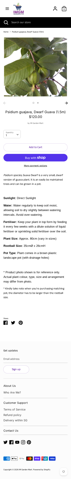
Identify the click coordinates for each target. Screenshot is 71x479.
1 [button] (33, 103)
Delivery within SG (15, 420)
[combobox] (12, 134)
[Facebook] (11, 442)
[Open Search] (6, 22)
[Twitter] (5, 442)
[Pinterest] (29, 442)
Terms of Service (14, 409)
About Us (9, 385)
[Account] (55, 7)
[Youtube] (17, 442)
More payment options (35, 165)
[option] (35, 68)
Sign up (16, 369)
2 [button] (37, 102)
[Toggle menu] (7, 9)
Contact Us (10, 430)
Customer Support (15, 402)
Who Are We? (12, 392)
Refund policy (12, 415)
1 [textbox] (6, 135)
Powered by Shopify (41, 469)
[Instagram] (23, 442)
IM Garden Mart (36, 123)
